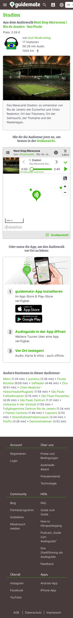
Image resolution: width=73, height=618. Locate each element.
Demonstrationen (40, 421)
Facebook (16, 590)
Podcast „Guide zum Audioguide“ (51, 537)
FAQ (43, 503)
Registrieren (18, 453)
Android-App (49, 583)
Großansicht (46, 140)
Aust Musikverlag (39, 37)
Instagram (17, 583)
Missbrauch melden (17, 526)
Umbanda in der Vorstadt (19, 404)
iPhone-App (48, 590)
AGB (16, 612)
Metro (7, 379)
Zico (65, 383)
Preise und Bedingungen (49, 456)
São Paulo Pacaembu (55, 396)
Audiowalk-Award (48, 467)
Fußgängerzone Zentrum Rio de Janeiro (29, 408)
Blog (13, 503)
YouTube (15, 597)
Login (13, 460)
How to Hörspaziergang (51, 523)
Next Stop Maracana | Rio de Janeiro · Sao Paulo (35, 24)
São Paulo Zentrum (32, 400)
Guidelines (17, 517)
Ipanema (34, 379)
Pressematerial (50, 476)
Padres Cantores (16, 412)
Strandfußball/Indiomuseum (30, 417)
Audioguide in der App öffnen (40, 332)
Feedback (47, 563)
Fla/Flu (7, 421)
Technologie (49, 483)
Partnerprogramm (22, 510)
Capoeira (51, 412)
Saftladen (37, 383)
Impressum (53, 612)
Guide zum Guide (48, 512)
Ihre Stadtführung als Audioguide (52, 552)
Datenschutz (33, 612)
